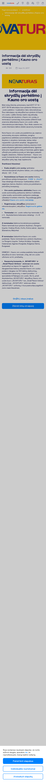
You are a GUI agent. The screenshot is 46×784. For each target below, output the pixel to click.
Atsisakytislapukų (23, 776)
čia (26, 752)
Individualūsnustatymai (23, 769)
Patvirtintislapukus (23, 761)
